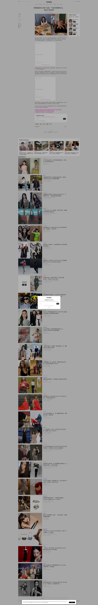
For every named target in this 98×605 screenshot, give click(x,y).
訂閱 (57, 303)
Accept (72, 602)
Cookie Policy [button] (30, 602)
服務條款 (50, 305)
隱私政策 (52, 305)
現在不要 (49, 307)
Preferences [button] (46, 602)
